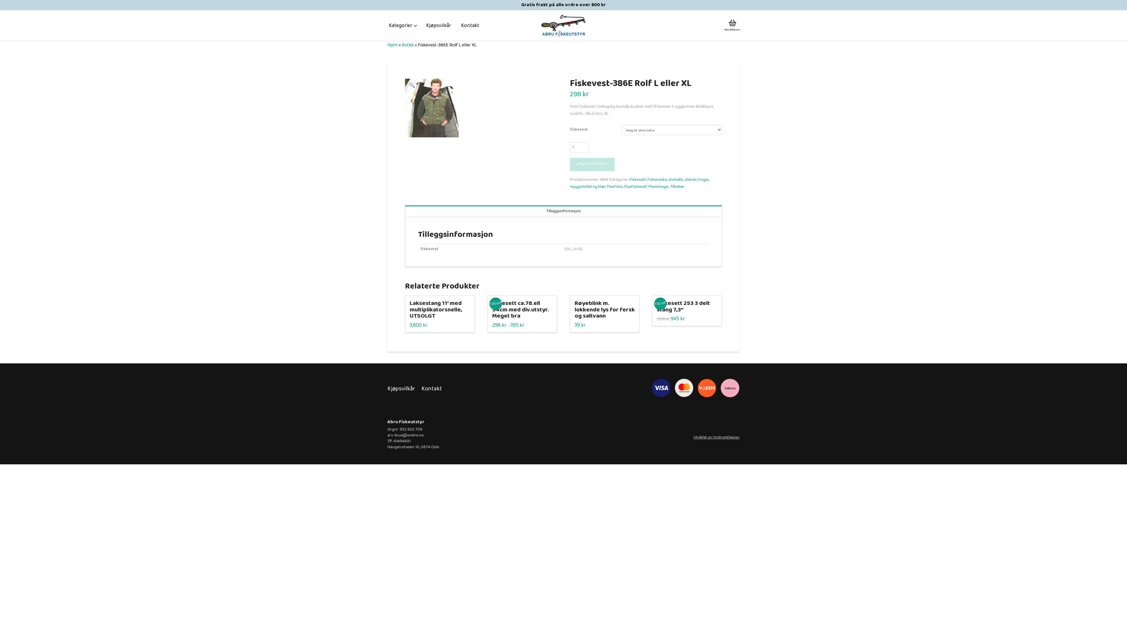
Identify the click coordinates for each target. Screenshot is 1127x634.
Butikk (408, 45)
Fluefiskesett (635, 186)
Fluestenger (659, 186)
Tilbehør (677, 186)
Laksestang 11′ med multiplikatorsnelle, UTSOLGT (436, 310)
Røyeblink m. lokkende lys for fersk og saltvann (605, 310)
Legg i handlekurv (592, 163)
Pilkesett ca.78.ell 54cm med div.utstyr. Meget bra (520, 310)
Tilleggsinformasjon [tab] (563, 211)
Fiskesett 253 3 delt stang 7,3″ (683, 307)
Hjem (392, 45)
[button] (403, 25)
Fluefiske (615, 186)
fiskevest (579, 129)
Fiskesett (638, 179)
